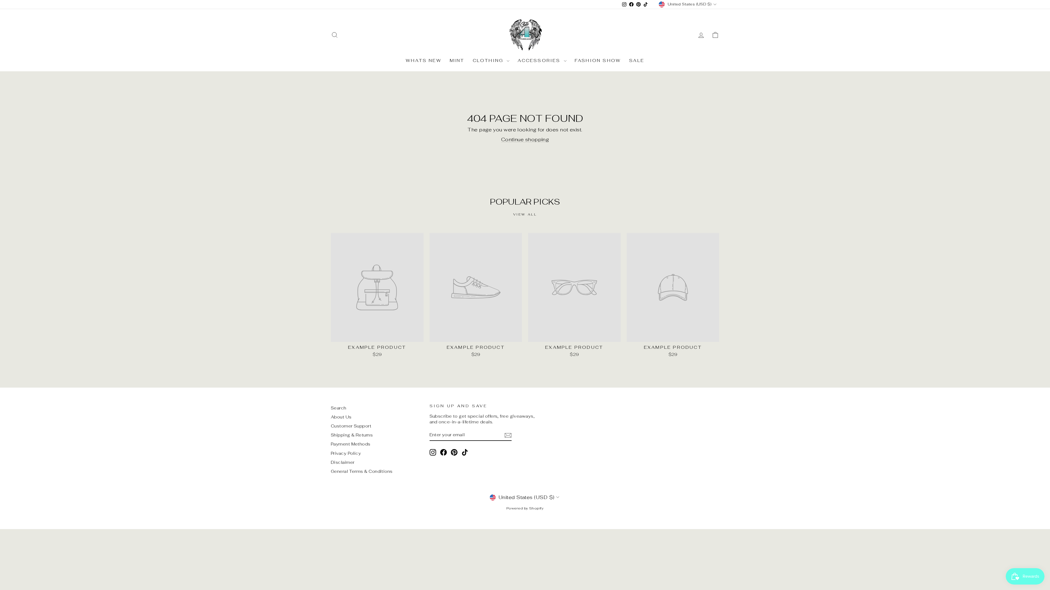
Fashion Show (598, 60)
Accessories (540, 60)
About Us (341, 417)
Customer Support (351, 426)
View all (525, 214)
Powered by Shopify (525, 508)
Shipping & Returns (352, 435)
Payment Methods (351, 444)
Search (338, 408)
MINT (457, 60)
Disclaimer (343, 462)
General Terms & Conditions (362, 471)
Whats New (424, 60)
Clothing (489, 60)
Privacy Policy (346, 453)
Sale (636, 60)
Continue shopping (525, 139)
